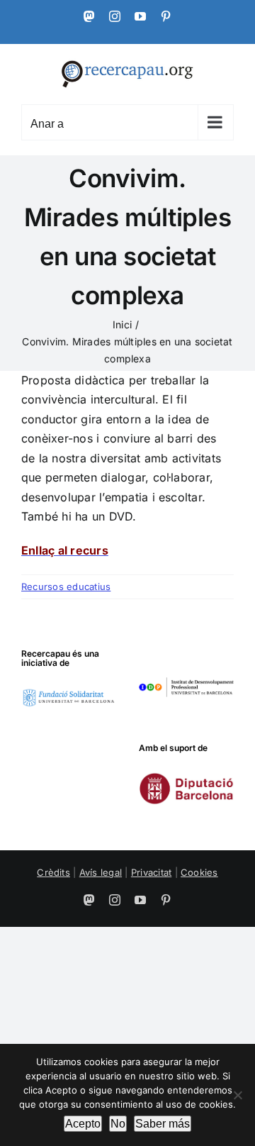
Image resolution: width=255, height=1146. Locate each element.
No (117, 1124)
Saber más (162, 1124)
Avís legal (100, 872)
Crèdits (53, 872)
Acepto (83, 1124)
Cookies (199, 872)
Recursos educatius (65, 586)
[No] (237, 1095)
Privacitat (151, 872)
